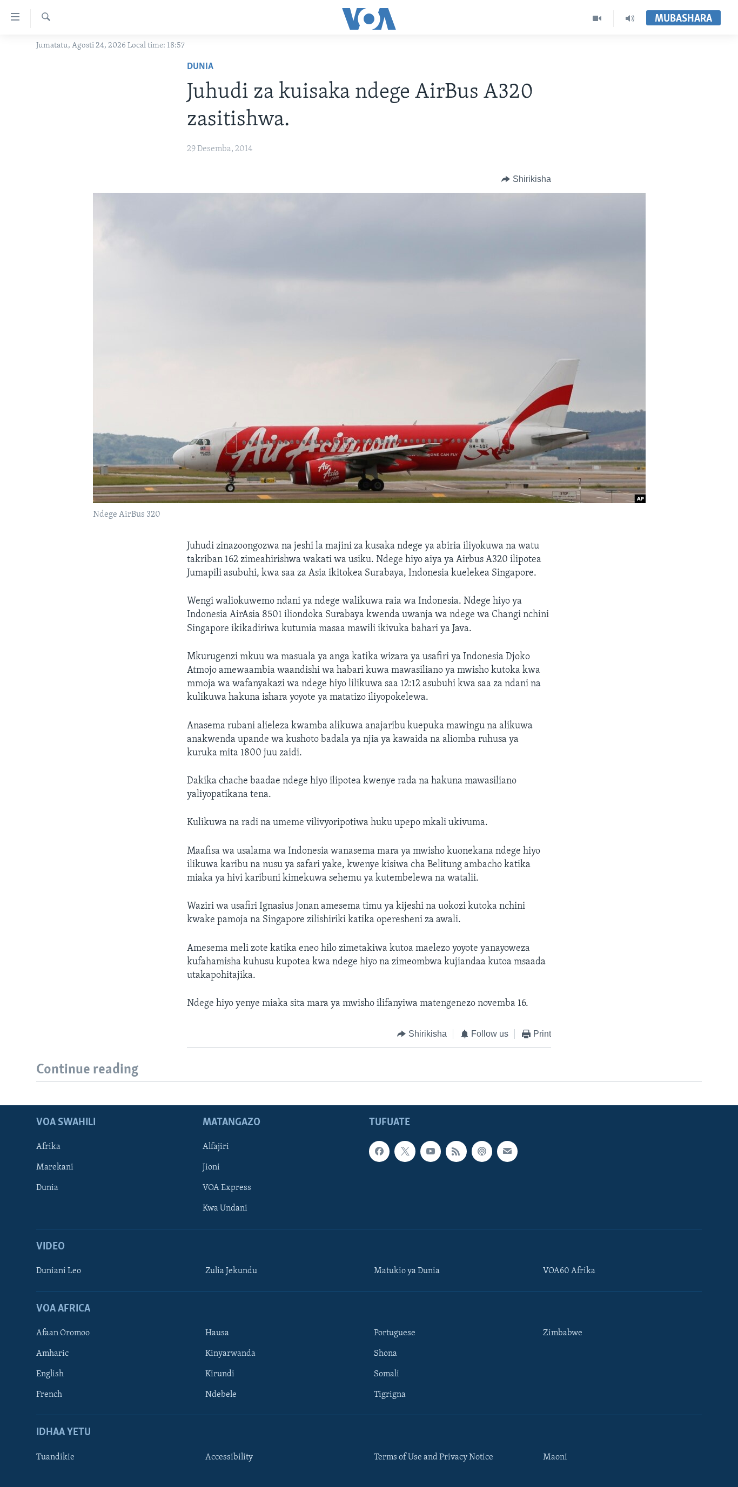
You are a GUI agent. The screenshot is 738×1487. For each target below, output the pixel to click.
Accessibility (229, 1457)
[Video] (597, 18)
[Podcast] (482, 1151)
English (50, 1374)
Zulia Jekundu (231, 1271)
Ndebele (221, 1394)
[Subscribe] (507, 1151)
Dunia (200, 67)
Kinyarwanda (230, 1353)
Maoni (555, 1457)
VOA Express (227, 1188)
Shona (385, 1353)
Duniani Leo (58, 1271)
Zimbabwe (562, 1333)
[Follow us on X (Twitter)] (404, 1151)
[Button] (526, 179)
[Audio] (630, 18)
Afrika (48, 1147)
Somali (386, 1374)
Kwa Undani (225, 1208)
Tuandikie (55, 1457)
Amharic (52, 1353)
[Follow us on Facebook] (379, 1151)
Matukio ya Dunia (407, 1271)
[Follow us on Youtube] (430, 1151)
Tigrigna (390, 1394)
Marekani (54, 1167)
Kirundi (219, 1374)
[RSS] (456, 1151)
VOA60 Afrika (569, 1271)
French (49, 1394)
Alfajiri (216, 1147)
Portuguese (394, 1333)
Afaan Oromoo (63, 1333)
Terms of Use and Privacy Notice (433, 1457)
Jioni (211, 1167)
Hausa (217, 1333)
